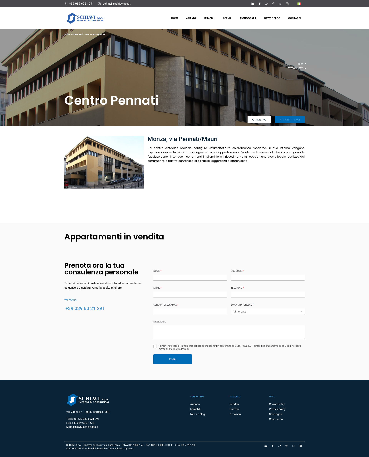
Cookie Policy (277, 404)
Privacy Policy (277, 409)
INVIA (172, 359)
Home (174, 18)
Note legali (275, 414)
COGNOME (237, 271)
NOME (157, 271)
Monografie (248, 18)
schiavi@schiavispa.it (116, 3)
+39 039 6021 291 (81, 3)
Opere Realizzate (80, 34)
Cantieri (234, 409)
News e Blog (197, 414)
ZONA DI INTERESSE (242, 304)
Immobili (209, 18)
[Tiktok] (266, 3)
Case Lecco (276, 419)
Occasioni (235, 414)
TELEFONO (237, 288)
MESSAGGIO (159, 321)
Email (157, 288)
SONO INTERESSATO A (165, 304)
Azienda (191, 18)
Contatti (294, 18)
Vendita (234, 404)
